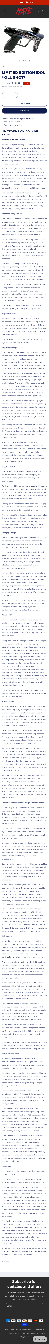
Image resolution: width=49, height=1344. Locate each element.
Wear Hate (14, 1329)
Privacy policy (39, 1329)
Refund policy (24, 1333)
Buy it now (24, 111)
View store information (13, 125)
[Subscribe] (41, 1306)
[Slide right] (29, 60)
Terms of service (11, 1333)
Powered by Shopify (25, 1329)
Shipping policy (25, 1337)
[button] (4, 11)
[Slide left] (19, 60)
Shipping (5, 86)
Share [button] (6, 1262)
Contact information (38, 1333)
